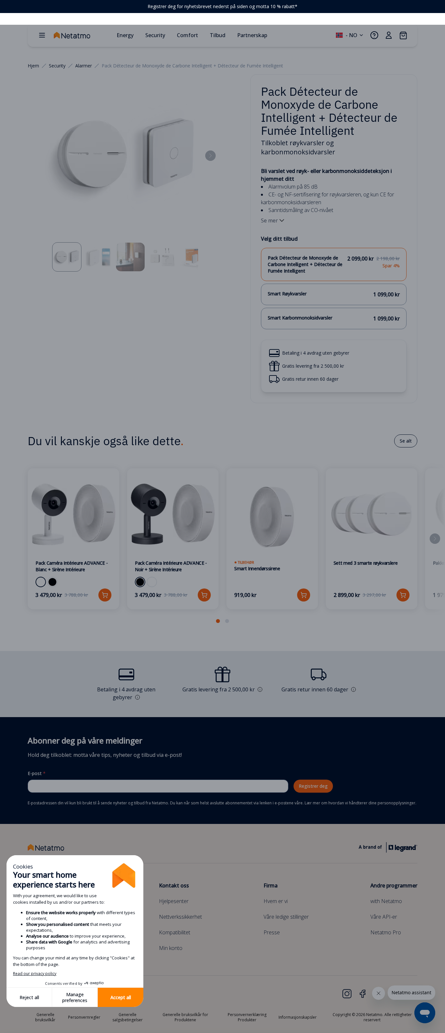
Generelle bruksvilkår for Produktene (185, 1017)
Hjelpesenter (174, 901)
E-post (37, 773)
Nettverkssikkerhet (180, 916)
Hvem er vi (276, 901)
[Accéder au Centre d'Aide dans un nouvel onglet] (374, 35)
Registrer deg (313, 786)
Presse (272, 932)
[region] (222, 6)
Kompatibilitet (174, 932)
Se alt (406, 441)
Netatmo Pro (385, 932)
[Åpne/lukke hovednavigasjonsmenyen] (42, 35)
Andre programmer (393, 885)
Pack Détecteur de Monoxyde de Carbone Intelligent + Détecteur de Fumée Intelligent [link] (192, 66)
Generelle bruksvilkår (45, 1017)
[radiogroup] (333, 288)
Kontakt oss (174, 885)
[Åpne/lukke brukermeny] (389, 35)
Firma (271, 885)
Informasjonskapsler (298, 1017)
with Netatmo (386, 901)
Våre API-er (383, 916)
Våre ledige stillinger (286, 916)
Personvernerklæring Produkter (247, 1017)
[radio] (333, 264)
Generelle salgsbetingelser (127, 1017)
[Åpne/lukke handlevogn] (403, 35)
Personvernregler (84, 1017)
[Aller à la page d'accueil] (82, 35)
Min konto (170, 948)
